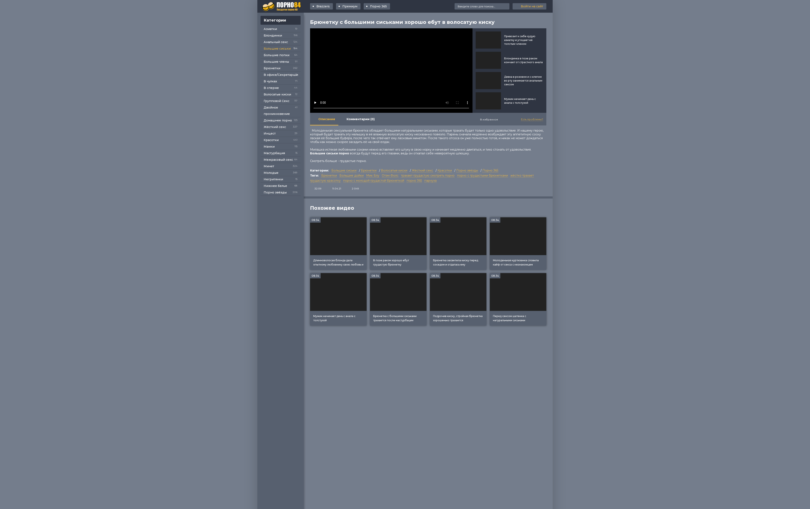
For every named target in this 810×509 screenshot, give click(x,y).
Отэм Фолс (390, 175)
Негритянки (273, 179)
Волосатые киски (277, 94)
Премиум (349, 6)
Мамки (269, 146)
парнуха (430, 180)
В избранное (489, 119)
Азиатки (270, 29)
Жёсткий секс (275, 127)
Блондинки (273, 35)
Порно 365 (378, 6)
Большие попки (276, 55)
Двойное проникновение (277, 111)
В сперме (271, 88)
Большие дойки (351, 175)
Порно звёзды (275, 192)
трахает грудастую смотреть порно (428, 175)
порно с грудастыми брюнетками (482, 175)
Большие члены (276, 62)
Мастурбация (274, 153)
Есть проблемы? (532, 119)
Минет (269, 166)
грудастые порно (353, 161)
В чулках (270, 81)
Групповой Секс (276, 101)
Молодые (271, 173)
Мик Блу (372, 175)
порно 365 (414, 180)
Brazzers (323, 6)
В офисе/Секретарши (281, 75)
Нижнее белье (275, 186)
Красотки (271, 140)
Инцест (270, 133)
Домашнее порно (278, 120)
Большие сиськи (277, 48)
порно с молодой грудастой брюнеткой (373, 180)
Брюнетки (272, 68)
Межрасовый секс (278, 160)
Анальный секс (276, 42)
